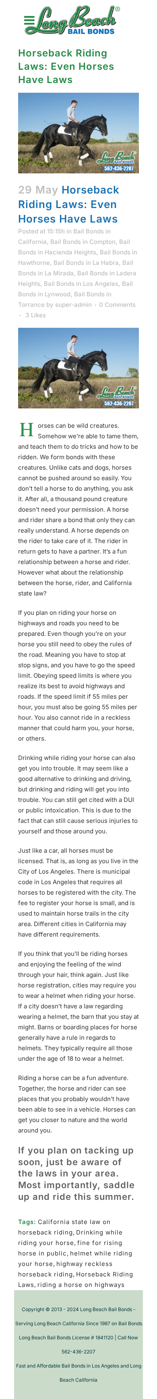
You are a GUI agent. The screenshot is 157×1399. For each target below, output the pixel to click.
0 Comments (117, 304)
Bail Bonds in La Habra (86, 262)
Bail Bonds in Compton (83, 242)
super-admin (73, 304)
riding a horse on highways (81, 1285)
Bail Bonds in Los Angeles (81, 283)
